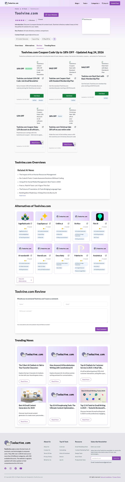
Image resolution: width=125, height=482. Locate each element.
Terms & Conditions (106, 477)
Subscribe (116, 458)
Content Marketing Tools (82, 450)
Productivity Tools (80, 460)
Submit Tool (115, 3)
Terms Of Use (47, 453)
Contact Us (47, 450)
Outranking (62, 450)
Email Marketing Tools (81, 446)
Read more (22, 195)
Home (17, 9)
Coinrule (62, 446)
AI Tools (24, 9)
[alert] (23, 231)
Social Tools (78, 456)
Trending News (49, 45)
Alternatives (29, 45)
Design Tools (78, 453)
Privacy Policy (48, 456)
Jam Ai (61, 460)
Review (39, 45)
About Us (46, 446)
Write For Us (47, 460)
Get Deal (37, 96)
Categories (95, 3)
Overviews (19, 45)
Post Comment (101, 329)
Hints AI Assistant (64, 453)
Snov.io (61, 456)
